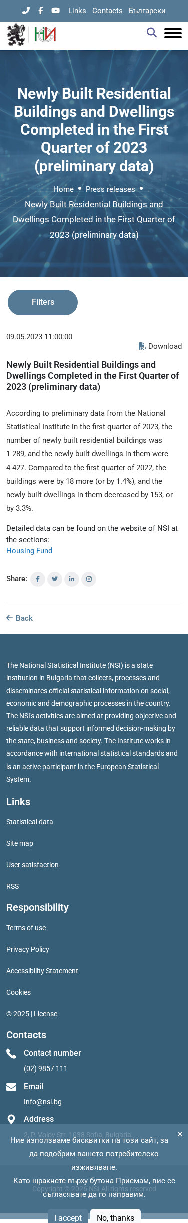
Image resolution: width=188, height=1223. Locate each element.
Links (77, 10)
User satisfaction (32, 865)
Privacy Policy (27, 949)
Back (23, 618)
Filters (43, 302)
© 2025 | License (31, 1014)
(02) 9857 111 (46, 1068)
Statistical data (29, 822)
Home (63, 189)
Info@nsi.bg (43, 1102)
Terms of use (26, 928)
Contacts (107, 10)
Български (147, 10)
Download (165, 346)
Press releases (110, 189)
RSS (12, 886)
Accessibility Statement (42, 971)
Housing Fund (29, 550)
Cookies (18, 992)
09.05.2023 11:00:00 (39, 336)
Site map (19, 843)
